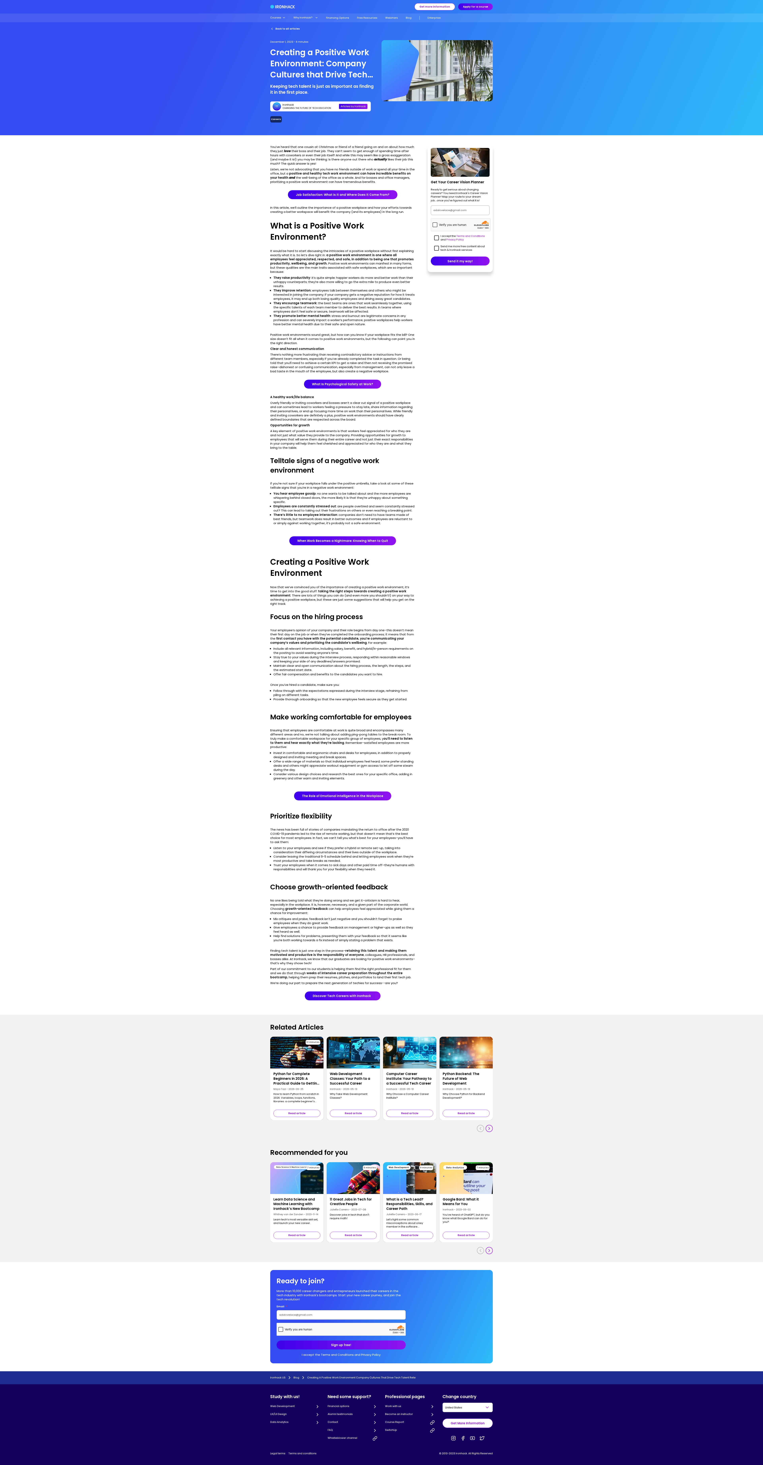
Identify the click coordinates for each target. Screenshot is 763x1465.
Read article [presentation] (296, 1113)
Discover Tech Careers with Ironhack (343, 996)
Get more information (434, 7)
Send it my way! (460, 261)
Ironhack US (278, 1377)
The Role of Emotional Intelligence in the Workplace (342, 796)
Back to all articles (287, 28)
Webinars (391, 18)
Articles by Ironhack (353, 106)
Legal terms (277, 1453)
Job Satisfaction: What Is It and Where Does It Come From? (342, 195)
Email (282, 1306)
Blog (409, 18)
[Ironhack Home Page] (282, 7)
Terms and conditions (303, 1453)
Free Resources (367, 18)
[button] (278, 17)
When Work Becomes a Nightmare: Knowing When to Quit (342, 541)
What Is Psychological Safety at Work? (342, 384)
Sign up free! (341, 1345)
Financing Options (337, 18)
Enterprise (434, 18)
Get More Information (468, 1423)
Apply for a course (475, 7)
